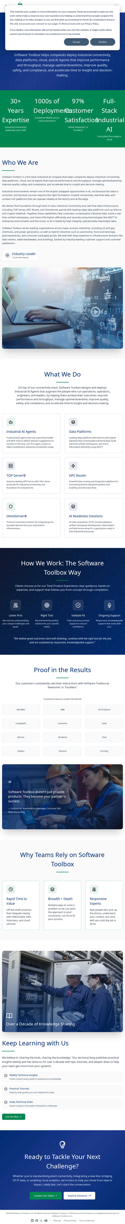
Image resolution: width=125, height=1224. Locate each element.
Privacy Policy (91, 23)
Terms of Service (86, 1221)
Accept (76, 41)
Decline (103, 41)
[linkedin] (32, 1220)
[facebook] (36, 1220)
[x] (41, 1220)
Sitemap (57, 1221)
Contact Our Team (44, 1195)
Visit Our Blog (11, 1116)
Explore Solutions (77, 1195)
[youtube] (45, 1220)
